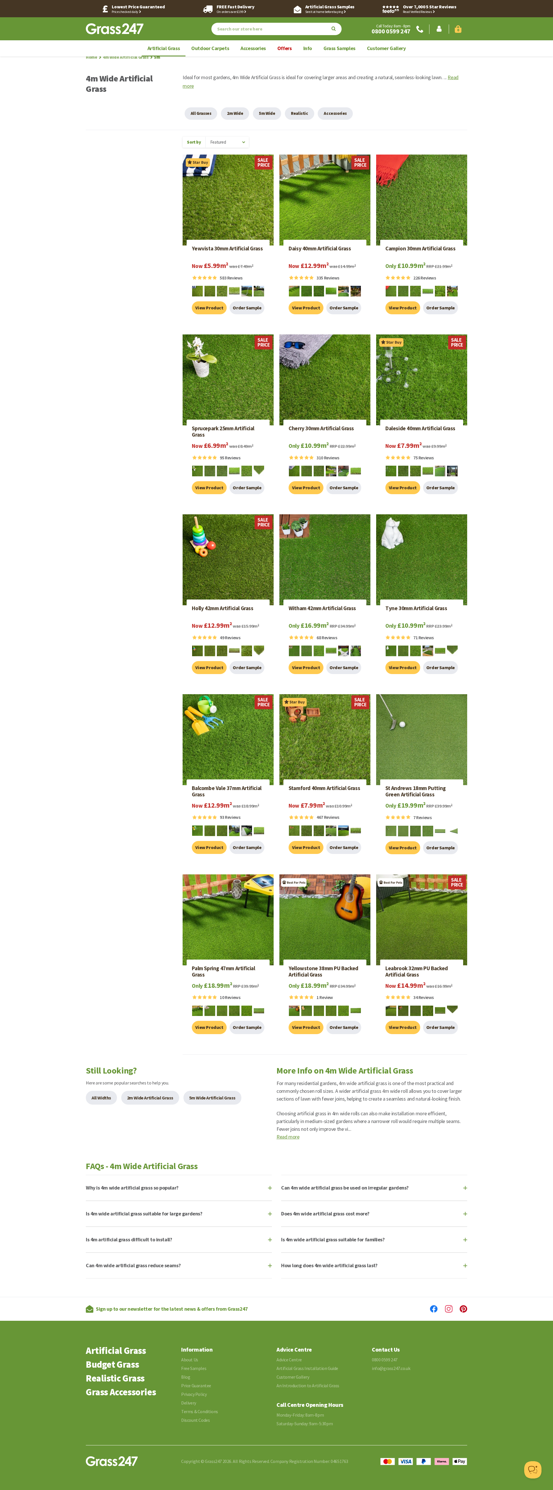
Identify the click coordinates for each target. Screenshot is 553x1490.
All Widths (101, 1098)
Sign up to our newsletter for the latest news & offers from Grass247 (172, 1309)
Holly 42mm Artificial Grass (222, 608)
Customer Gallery (386, 48)
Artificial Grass (163, 48)
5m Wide (267, 113)
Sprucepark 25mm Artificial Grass (223, 431)
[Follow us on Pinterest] (463, 1309)
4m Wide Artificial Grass (125, 57)
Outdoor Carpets (210, 48)
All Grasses (201, 113)
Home (91, 57)
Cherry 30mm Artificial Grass (321, 428)
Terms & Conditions (199, 1411)
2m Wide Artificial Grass (150, 1098)
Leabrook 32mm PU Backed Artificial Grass (416, 971)
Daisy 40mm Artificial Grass (320, 249)
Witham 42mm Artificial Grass (322, 608)
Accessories (253, 48)
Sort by (194, 142)
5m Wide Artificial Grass (212, 1098)
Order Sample (247, 308)
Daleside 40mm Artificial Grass (420, 428)
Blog (185, 1377)
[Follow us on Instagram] (448, 1309)
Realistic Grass (115, 1378)
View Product (209, 308)
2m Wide (235, 113)
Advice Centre (289, 1359)
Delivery (188, 1403)
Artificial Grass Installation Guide (307, 1368)
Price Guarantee (196, 1385)
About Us (189, 1359)
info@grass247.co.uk (391, 1368)
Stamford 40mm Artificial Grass (324, 788)
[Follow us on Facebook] (434, 1309)
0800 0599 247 (391, 31)
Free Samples (193, 1368)
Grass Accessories (121, 1392)
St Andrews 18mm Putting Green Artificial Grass (415, 791)
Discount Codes (195, 1420)
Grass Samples (339, 48)
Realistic (299, 113)
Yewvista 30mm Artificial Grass (227, 249)
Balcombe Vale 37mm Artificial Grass (226, 791)
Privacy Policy (194, 1394)
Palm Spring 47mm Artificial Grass (223, 971)
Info (307, 48)
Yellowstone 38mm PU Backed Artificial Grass (323, 971)
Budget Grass (112, 1364)
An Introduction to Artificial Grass (307, 1385)
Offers (284, 48)
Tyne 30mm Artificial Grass (416, 608)
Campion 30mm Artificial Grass (420, 249)
